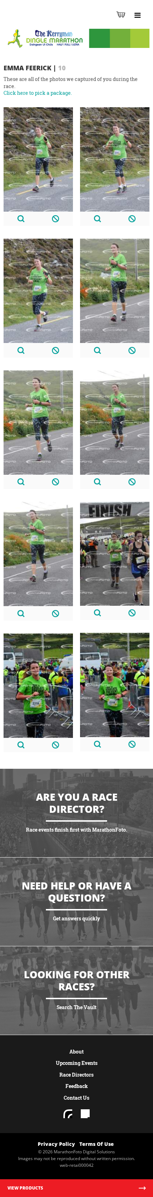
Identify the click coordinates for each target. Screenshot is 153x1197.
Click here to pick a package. (38, 92)
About (76, 1051)
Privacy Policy (56, 1144)
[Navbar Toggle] (137, 15)
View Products (25, 1188)
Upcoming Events (76, 1063)
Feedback (76, 1086)
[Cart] (120, 14)
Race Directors (76, 1074)
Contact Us (76, 1097)
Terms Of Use (96, 1144)
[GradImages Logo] (41, 21)
